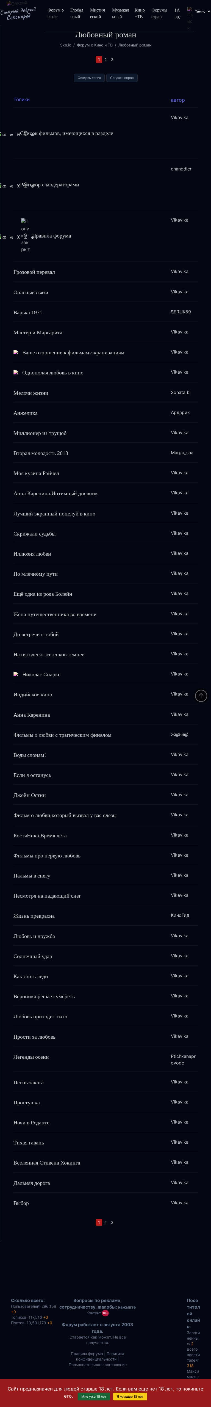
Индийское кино (32, 694)
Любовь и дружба (34, 936)
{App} (177, 13)
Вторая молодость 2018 (40, 453)
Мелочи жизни (30, 393)
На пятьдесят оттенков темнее (48, 654)
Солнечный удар (32, 956)
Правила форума (51, 236)
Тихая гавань (28, 1143)
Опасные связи (30, 292)
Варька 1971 (27, 312)
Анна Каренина (31, 715)
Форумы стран (159, 13)
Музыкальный (120, 13)
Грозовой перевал (34, 272)
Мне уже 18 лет (93, 1396)
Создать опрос (122, 78)
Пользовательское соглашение (98, 1364)
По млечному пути (35, 574)
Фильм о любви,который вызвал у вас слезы (64, 815)
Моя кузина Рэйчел (36, 473)
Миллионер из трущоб (39, 433)
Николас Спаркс (41, 674)
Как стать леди (30, 976)
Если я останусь (32, 775)
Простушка (26, 1102)
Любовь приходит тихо (40, 1016)
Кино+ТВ (140, 13)
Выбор (21, 1203)
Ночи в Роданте (31, 1122)
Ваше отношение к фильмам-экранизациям (73, 352)
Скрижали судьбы (34, 534)
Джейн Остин (29, 795)
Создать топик (89, 78)
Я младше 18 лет (130, 1396)
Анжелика (25, 413)
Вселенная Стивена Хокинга (46, 1163)
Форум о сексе (56, 13)
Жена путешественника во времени (55, 614)
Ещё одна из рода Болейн (42, 594)
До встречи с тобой (36, 634)
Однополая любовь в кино (53, 372)
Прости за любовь (34, 1037)
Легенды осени (31, 1057)
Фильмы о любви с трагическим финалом (62, 735)
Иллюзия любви (32, 554)
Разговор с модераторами (49, 184)
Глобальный (76, 13)
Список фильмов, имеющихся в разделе (66, 133)
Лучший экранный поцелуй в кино (54, 514)
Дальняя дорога (31, 1183)
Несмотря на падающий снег (47, 896)
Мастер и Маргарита (37, 332)
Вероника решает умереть (44, 996)
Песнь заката (28, 1082)
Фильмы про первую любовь (46, 856)
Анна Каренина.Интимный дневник (55, 493)
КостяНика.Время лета (40, 835)
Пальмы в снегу (31, 876)
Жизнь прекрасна (34, 916)
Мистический (97, 13)
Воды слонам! (29, 755)
